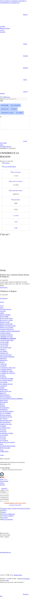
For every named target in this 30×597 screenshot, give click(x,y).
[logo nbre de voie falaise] (16, 181)
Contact (2, 455)
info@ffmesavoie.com (5, 552)
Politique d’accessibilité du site (12, 2)
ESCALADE (3, 143)
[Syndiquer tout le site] (3, 477)
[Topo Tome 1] (6, 163)
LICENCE (2, 32)
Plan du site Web (4, 481)
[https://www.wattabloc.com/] (7, 514)
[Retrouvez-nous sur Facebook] (0, 477)
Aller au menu (18, 1)
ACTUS (2, 30)
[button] (13, 44)
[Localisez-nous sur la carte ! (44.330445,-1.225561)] (2, 475)
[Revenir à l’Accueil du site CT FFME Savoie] (5, 97)
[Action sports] (4, 517)
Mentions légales (18, 575)
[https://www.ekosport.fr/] (6, 519)
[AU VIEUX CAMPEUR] (7, 515)
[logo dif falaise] (15, 200)
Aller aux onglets (11, 1)
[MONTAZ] (3, 510)
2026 (5, 488)
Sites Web (2, 484)
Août (2, 488)
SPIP (7, 580)
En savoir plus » (4, 287)
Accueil (2, 302)
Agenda (2, 483)
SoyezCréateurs (26, 578)
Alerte (15, 221)
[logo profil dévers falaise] (16, 190)
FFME (16, 228)
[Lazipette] (3, 512)
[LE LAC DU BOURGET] (9, 166)
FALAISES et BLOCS (5, 146)
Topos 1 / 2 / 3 (3, 479)
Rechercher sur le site (5, 99)
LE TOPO (16, 215)
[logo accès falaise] (16, 172)
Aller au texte (3, 1)
